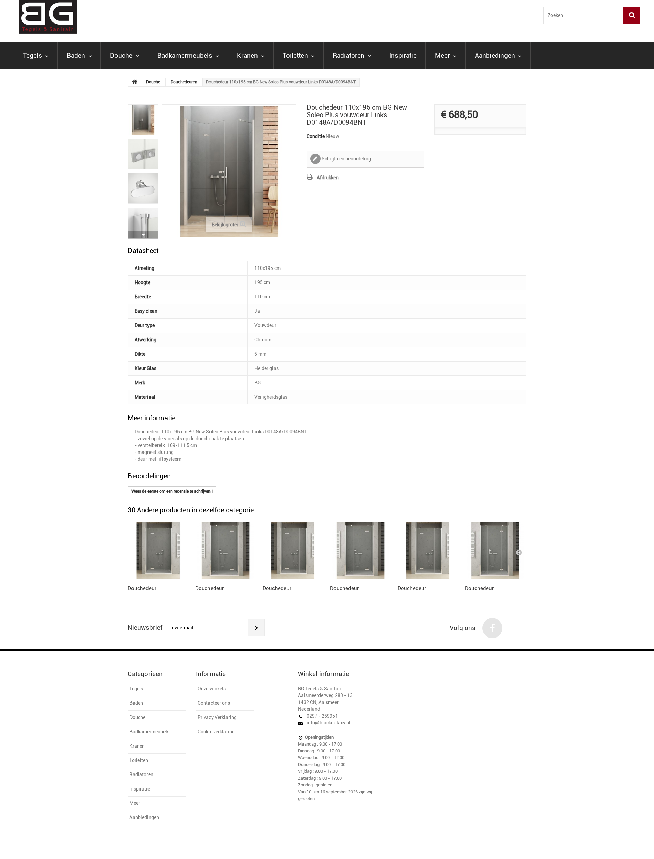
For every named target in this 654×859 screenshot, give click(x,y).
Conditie (316, 136)
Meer (442, 55)
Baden (76, 55)
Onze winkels (212, 688)
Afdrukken (328, 177)
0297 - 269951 (322, 716)
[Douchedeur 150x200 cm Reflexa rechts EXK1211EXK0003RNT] (495, 550)
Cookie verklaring (216, 731)
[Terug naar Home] (134, 82)
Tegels (32, 55)
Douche (121, 55)
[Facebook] (492, 628)
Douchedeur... (144, 588)
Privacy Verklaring (217, 717)
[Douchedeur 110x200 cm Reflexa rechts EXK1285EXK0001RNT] (225, 550)
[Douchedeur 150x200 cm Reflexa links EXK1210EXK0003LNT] (428, 550)
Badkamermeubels (184, 55)
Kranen (247, 55)
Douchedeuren (184, 82)
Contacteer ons (214, 703)
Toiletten (295, 55)
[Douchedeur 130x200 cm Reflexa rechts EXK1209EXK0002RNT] (360, 550)
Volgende (143, 235)
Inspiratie (403, 55)
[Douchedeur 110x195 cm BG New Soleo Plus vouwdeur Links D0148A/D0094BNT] (143, 119)
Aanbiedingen (495, 55)
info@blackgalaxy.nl (329, 722)
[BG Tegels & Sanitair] (92, 17)
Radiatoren (348, 55)
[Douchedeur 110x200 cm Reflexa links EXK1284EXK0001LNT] (158, 550)
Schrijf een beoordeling (346, 159)
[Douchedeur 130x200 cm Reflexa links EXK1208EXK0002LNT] (293, 550)
